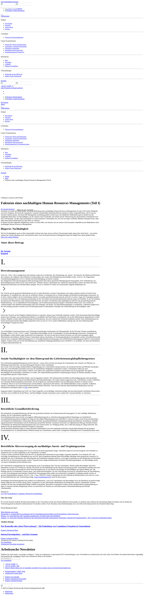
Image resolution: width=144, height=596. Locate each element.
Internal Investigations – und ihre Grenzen (19, 534)
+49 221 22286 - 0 (7, 86)
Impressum (8, 591)
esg (2, 494)
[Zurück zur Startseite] (16, 5)
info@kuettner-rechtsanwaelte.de (12, 88)
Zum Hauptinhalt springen (9, 2)
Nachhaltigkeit (12, 494)
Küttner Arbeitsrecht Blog (9, 530)
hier (26, 387)
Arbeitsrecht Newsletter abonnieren (12, 544)
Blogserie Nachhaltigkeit (34, 494)
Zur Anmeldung (6, 542)
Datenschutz (9, 593)
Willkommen (5, 16)
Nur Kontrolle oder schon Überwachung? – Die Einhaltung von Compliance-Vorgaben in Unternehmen (45, 526)
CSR (5, 494)
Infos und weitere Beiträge (9, 237)
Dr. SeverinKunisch (5, 252)
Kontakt (3, 81)
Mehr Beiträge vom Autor (9, 512)
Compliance (21, 494)
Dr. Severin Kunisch (7, 209)
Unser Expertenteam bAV (42, 477)
